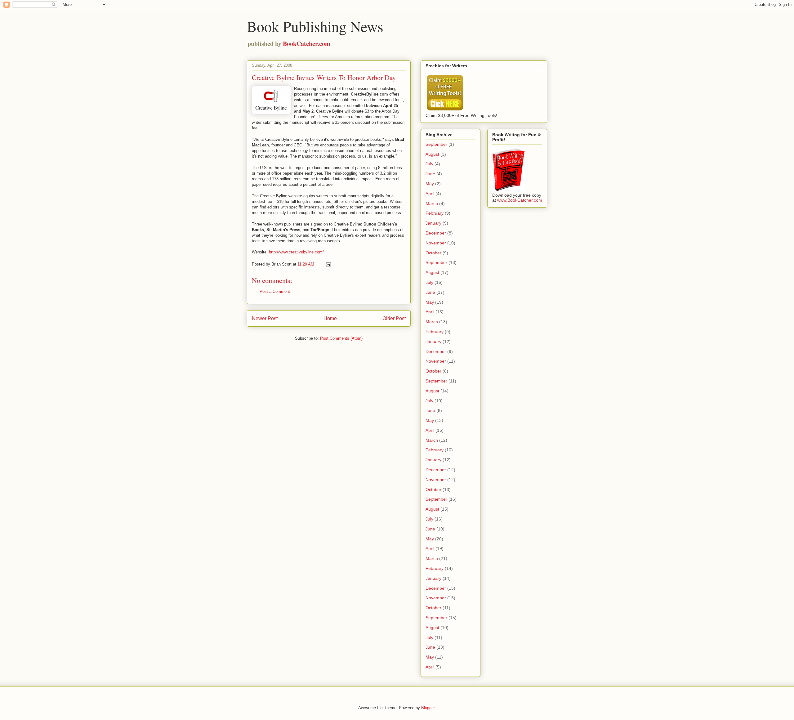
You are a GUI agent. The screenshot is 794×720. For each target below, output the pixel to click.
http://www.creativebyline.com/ (296, 252)
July (429, 163)
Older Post (394, 318)
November (436, 242)
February (435, 213)
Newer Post (265, 318)
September (436, 144)
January (433, 223)
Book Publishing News (315, 26)
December (436, 232)
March (432, 203)
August (432, 154)
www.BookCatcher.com (519, 200)
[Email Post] (327, 264)
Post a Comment (275, 291)
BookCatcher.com (306, 43)
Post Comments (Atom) (341, 338)
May (430, 183)
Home (330, 318)
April (430, 193)
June (430, 173)
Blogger (428, 707)
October (433, 252)
